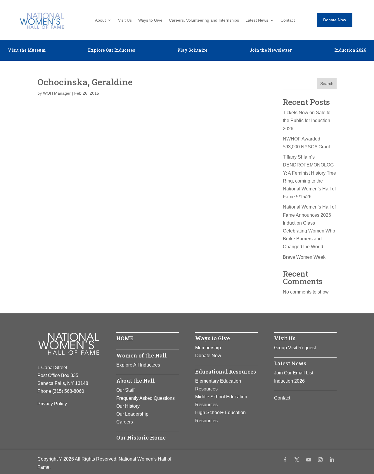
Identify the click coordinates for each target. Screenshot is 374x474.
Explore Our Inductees (111, 50)
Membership (208, 347)
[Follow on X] (297, 459)
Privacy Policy (52, 403)
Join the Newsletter (271, 50)
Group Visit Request (295, 347)
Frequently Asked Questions (145, 398)
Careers (124, 421)
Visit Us (125, 20)
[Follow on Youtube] (308, 459)
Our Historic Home (141, 437)
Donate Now (334, 20)
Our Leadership (132, 414)
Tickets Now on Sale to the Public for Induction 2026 (306, 120)
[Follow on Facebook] (285, 459)
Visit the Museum (27, 50)
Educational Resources (225, 371)
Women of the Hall (141, 355)
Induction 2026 (350, 50)
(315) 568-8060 (68, 391)
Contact (287, 20)
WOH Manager (57, 93)
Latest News (256, 20)
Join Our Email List (293, 372)
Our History (128, 406)
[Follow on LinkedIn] (332, 459)
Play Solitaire (192, 50)
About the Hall (135, 380)
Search (326, 83)
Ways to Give (150, 20)
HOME (125, 338)
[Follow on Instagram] (320, 459)
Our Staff (125, 390)
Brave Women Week (304, 257)
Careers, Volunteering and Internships (204, 20)
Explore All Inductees (138, 364)
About (100, 20)
